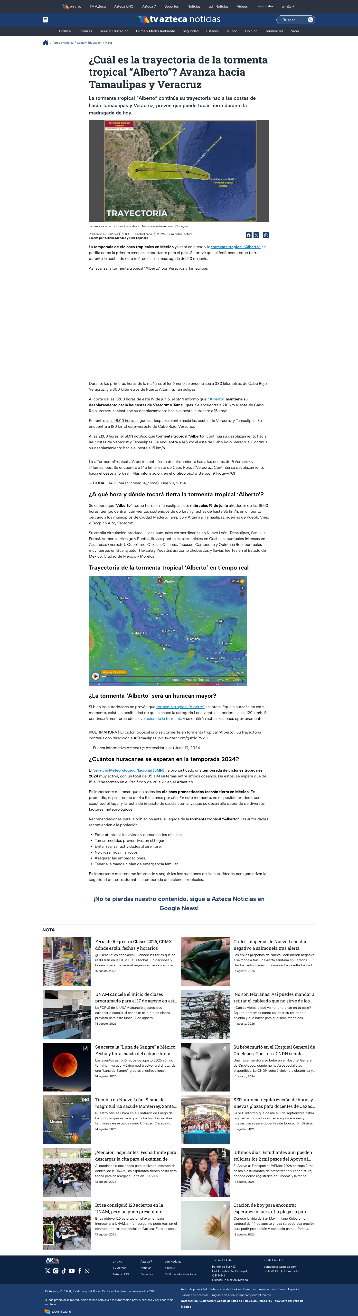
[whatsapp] (87, 1272)
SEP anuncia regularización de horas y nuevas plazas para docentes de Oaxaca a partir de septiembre (274, 1103)
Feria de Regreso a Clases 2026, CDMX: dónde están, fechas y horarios (134, 945)
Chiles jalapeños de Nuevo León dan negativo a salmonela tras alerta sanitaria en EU (271, 945)
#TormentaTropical (111, 461)
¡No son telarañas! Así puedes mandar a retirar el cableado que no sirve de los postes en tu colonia (274, 997)
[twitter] (48, 1272)
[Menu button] (62, 20)
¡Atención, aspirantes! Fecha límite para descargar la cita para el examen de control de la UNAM (135, 1155)
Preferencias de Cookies (225, 1289)
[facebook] (80, 1272)
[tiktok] (64, 1272)
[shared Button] (266, 235)
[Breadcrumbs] (48, 43)
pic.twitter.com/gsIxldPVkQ (183, 738)
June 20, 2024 (173, 483)
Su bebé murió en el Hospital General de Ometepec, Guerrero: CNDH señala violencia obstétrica (274, 1050)
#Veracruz (240, 461)
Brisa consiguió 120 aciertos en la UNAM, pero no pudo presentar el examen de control (129, 1208)
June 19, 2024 (187, 747)
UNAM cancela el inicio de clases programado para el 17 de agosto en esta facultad (136, 997)
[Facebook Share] (249, 235)
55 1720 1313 (272, 1271)
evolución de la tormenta (160, 718)
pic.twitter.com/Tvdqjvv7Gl (211, 473)
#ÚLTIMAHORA (103, 732)
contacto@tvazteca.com (280, 1266)
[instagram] (56, 1272)
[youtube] (72, 1272)
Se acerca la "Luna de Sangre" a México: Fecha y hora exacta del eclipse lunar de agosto (136, 1050)
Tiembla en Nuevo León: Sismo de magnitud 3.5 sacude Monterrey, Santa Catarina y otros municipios (134, 1103)
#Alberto (137, 461)
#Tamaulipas (100, 467)
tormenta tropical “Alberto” (180, 706)
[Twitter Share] (256, 235)
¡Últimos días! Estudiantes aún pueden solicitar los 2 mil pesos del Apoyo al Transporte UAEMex (273, 1155)
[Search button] (310, 19)
